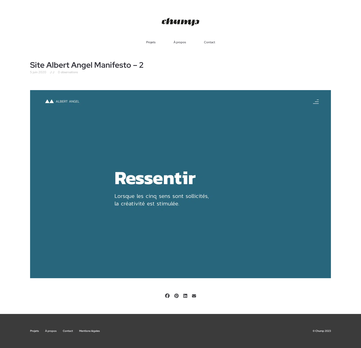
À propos (180, 42)
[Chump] (180, 22)
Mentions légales (89, 331)
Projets (150, 42)
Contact (209, 42)
